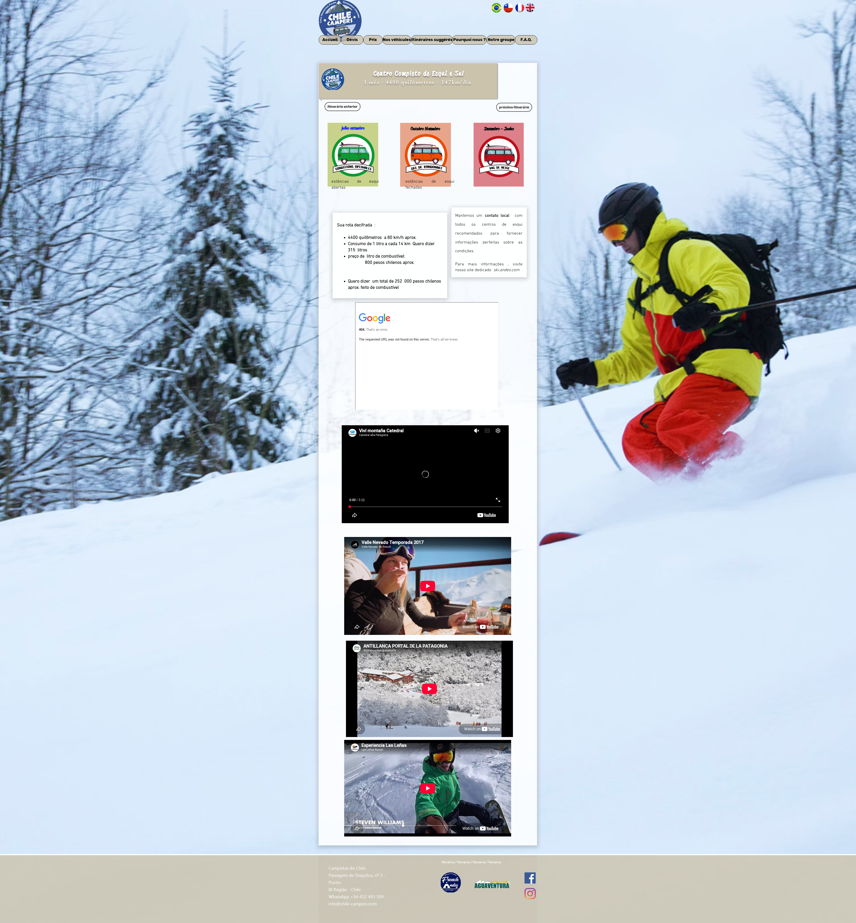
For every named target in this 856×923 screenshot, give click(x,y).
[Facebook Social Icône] (530, 878)
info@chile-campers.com (353, 903)
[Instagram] (530, 893)
